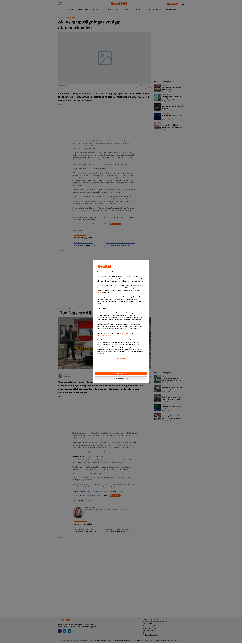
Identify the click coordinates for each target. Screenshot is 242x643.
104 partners (124, 358)
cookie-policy (123, 333)
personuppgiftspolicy (104, 335)
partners (100, 292)
